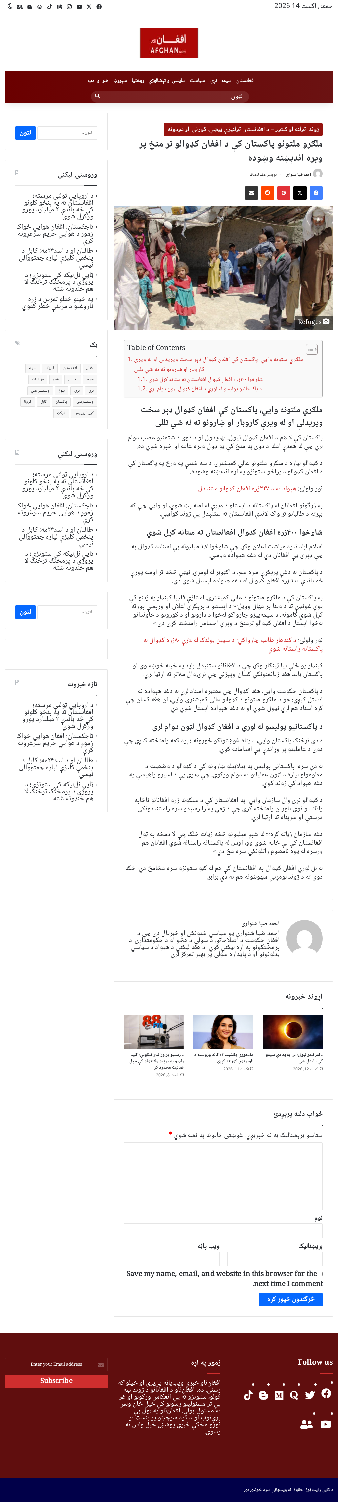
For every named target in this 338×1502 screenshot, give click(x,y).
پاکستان (61, 401)
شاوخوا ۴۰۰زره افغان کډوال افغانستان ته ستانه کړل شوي (206, 379)
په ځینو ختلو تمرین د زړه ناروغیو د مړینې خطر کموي (57, 303)
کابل (44, 401)
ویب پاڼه (209, 1246)
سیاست (197, 80)
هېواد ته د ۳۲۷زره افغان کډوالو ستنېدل (247, 489)
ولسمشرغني (85, 401)
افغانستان (245, 80)
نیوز (62, 390)
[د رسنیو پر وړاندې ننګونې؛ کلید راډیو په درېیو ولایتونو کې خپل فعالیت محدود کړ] (154, 1032)
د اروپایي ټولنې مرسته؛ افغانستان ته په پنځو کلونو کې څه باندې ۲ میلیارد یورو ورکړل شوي (58, 206)
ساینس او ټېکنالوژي (167, 80)
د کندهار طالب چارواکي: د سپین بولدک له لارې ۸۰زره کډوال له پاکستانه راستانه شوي (233, 645)
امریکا (50, 368)
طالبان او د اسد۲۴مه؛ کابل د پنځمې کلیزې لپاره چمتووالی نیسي (56, 258)
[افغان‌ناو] (169, 43)
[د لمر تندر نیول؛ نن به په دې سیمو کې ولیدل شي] (293, 1032)
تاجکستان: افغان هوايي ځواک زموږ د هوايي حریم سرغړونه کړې (54, 234)
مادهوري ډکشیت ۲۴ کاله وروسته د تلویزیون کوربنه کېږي (224, 1058)
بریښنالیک (310, 1246)
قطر (56, 379)
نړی (91, 390)
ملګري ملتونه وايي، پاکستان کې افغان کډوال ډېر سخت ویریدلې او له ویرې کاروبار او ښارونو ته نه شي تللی (218, 365)
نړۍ (213, 80)
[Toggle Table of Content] (308, 349)
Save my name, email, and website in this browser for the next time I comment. (225, 1279)
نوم (318, 1218)
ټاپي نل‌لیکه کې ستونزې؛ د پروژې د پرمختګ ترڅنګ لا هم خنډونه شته (58, 282)
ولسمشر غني (40, 390)
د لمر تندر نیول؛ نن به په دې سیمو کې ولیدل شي (294, 1058)
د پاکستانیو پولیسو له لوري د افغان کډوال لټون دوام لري (205, 389)
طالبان (72, 379)
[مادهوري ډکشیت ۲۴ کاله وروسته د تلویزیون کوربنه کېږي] (223, 1032)
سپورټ (120, 80)
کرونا (27, 401)
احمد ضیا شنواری (298, 174)
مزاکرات (38, 379)
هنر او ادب (98, 80)
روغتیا (138, 80)
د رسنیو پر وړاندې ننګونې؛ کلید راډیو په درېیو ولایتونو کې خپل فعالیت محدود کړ (156, 1061)
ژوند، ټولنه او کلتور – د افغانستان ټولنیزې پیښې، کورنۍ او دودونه (243, 129)
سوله (32, 368)
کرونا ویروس (84, 413)
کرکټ (61, 413)
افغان (90, 368)
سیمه (226, 80)
